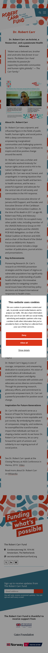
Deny (24, 335)
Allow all (24, 343)
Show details (24, 350)
